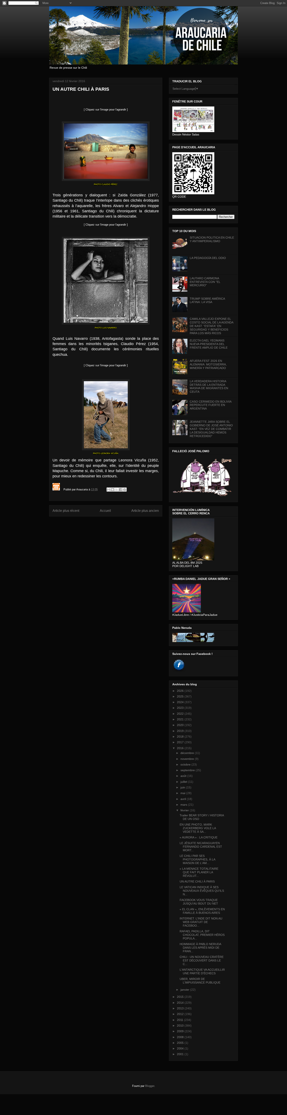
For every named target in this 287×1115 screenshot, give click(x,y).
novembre (187, 758)
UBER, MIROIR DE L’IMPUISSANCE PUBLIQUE (200, 980)
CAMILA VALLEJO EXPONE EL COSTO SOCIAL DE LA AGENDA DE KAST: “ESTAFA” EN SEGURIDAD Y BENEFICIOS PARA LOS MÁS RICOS (211, 326)
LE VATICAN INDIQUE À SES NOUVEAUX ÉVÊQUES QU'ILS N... (202, 890)
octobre (185, 764)
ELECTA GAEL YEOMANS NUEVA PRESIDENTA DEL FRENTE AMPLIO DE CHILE (209, 344)
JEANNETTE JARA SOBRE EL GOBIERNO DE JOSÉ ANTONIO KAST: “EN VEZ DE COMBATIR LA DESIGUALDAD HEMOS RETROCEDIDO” (211, 428)
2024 (180, 702)
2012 (180, 1014)
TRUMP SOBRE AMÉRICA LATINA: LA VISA (207, 300)
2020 (180, 725)
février (185, 810)
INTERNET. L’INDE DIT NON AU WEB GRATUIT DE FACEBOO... (201, 922)
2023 (180, 707)
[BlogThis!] (113, 489)
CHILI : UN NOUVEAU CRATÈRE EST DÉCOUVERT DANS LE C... (202, 960)
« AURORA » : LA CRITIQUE (198, 837)
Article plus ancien (145, 510)
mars (184, 804)
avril (183, 799)
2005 (180, 1042)
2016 (180, 748)
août (183, 775)
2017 (180, 742)
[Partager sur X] (117, 489)
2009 (180, 1031)
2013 (180, 1008)
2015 (180, 996)
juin (183, 787)
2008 (180, 1037)
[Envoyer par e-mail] (109, 489)
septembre (188, 770)
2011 (180, 1020)
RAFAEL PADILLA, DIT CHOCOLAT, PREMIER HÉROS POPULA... (202, 935)
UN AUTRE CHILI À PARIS (197, 881)
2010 (180, 1025)
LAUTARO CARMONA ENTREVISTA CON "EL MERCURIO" (205, 282)
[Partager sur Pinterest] (124, 489)
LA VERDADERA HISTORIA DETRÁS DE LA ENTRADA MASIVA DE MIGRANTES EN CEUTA (209, 386)
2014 (180, 1002)
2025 (180, 696)
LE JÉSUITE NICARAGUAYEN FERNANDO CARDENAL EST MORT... (201, 846)
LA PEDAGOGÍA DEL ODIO (208, 258)
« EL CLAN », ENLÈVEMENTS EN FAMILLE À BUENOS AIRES (202, 910)
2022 (180, 713)
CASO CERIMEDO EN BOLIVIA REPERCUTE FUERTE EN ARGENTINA (210, 405)
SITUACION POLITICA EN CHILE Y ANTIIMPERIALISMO (212, 239)
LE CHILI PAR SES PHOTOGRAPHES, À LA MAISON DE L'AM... (197, 859)
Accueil (105, 510)
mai (183, 793)
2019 (180, 731)
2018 (180, 736)
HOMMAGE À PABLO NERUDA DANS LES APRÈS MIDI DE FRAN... (200, 947)
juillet (184, 781)
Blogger (149, 1085)
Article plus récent (66, 510)
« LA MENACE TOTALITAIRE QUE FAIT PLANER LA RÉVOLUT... (199, 872)
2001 (180, 1054)
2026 (180, 690)
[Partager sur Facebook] (120, 489)
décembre (187, 753)
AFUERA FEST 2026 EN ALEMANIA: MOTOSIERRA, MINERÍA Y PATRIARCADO (208, 364)
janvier (185, 989)
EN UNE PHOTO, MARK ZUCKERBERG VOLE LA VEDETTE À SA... (198, 828)
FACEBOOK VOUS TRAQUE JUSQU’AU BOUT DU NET (199, 901)
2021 (180, 719)
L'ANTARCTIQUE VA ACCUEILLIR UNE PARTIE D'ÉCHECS (202, 971)
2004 (180, 1048)
